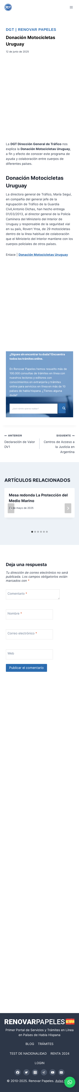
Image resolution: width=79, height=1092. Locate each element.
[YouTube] (52, 1072)
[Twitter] (26, 1072)
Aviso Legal (63, 1081)
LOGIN (39, 1063)
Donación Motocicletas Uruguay (43, 255)
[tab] (32, 532)
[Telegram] (44, 1072)
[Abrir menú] (71, 7)
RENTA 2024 (60, 1053)
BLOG (30, 1044)
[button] (69, 1082)
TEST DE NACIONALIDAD (28, 1053)
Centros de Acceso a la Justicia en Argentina (59, 444)
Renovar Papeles (37, 30)
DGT (10, 30)
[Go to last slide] (11, 508)
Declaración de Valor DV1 (19, 441)
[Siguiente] (68, 508)
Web (11, 653)
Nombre (15, 613)
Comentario (17, 593)
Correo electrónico (22, 633)
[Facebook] (18, 1072)
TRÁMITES (45, 1044)
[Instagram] (35, 1072)
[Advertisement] (39, 99)
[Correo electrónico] (61, 1072)
